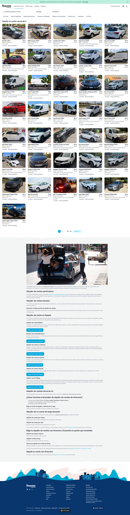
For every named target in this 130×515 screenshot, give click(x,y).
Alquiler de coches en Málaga (35, 387)
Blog (47, 499)
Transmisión (81, 16)
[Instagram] (29, 489)
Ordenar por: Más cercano (58, 16)
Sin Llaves (36, 6)
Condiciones (37, 508)
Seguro (67, 497)
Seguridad (68, 499)
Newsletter (48, 495)
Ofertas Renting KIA (90, 497)
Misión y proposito (50, 489)
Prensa (47, 491)
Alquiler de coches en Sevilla (35, 365)
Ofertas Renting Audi (90, 495)
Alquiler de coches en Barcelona (35, 341)
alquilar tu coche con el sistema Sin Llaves (81, 448)
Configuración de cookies (64, 508)
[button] (128, 2)
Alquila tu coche (69, 493)
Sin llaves (68, 495)
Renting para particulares (91, 489)
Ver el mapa (66, 510)
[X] (32, 489)
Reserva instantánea (16, 16)
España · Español (99, 508)
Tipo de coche (71, 16)
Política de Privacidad (45, 508)
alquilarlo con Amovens (59, 454)
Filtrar (89, 16)
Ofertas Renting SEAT (90, 493)
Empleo (47, 497)
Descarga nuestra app (51, 493)
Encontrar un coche (18, 6)
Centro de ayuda (49, 487)
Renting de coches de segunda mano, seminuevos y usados (94, 501)
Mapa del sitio (54, 508)
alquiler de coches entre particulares (59, 294)
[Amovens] (6, 6)
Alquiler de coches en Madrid (35, 330)
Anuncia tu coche (115, 6)
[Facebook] (27, 489)
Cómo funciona (29, 6)
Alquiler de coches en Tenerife (35, 374)
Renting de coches (72, 427)
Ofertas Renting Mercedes (91, 499)
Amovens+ (43, 6)
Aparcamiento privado (29, 16)
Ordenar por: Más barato (43, 16)
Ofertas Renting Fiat (90, 491)
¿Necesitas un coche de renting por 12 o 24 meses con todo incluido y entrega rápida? (64, 2)
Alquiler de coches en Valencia (35, 354)
